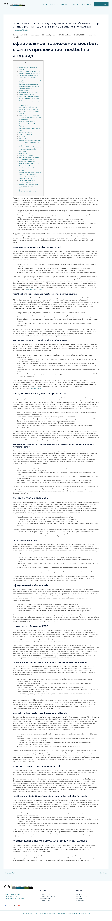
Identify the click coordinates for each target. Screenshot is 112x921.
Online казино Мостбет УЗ (28, 166)
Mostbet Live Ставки (26, 155)
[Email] (9, 905)
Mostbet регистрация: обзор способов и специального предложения (29, 103)
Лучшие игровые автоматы (29, 92)
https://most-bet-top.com (33, 289)
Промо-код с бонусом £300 (29, 99)
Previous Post (9, 873)
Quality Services (45, 901)
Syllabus (79, 898)
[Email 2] (19, 905)
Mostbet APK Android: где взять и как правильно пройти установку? (30, 149)
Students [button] (74, 4)
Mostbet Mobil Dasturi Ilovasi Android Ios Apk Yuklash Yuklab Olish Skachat (30, 118)
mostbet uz (18, 30)
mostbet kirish (36, 388)
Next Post (104, 873)
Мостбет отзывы (24, 138)
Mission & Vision (45, 898)
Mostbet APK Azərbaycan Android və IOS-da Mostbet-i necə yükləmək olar (28, 176)
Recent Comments (25, 134)
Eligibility (79, 894)
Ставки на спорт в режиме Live (30, 172)
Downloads (80, 901)
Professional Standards (47, 896)
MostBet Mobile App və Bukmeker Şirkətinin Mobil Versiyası (28, 124)
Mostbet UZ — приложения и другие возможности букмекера (29, 187)
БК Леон (22, 136)
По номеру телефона (26, 132)
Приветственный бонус (27, 191)
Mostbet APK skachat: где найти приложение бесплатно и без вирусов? (30, 143)
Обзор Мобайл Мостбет (27, 94)
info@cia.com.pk (13, 896)
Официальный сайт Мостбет (29, 96)
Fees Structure (81, 896)
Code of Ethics (45, 894)
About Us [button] (53, 4)
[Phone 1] (14, 905)
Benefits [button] (64, 4)
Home (45, 4)
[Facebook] (5, 905)
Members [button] (85, 4)
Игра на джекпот (25, 153)
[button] (101, 4)
